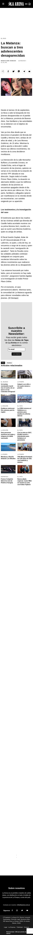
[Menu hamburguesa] (3, 4)
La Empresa (11, 927)
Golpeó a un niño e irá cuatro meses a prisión (24, 386)
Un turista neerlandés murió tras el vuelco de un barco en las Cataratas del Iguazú (8, 387)
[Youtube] (27, 911)
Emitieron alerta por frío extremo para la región (8, 410)
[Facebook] (12, 911)
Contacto (26, 927)
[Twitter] (22, 911)
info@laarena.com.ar (23, 905)
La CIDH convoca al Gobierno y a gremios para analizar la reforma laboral (24, 412)
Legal (5, 927)
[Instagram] (17, 911)
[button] (8, 71)
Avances (9, 363)
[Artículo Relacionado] (8, 374)
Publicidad (20, 927)
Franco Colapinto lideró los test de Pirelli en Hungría (7, 480)
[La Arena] (16, 4)
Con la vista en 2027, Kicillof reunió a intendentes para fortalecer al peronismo (24, 436)
